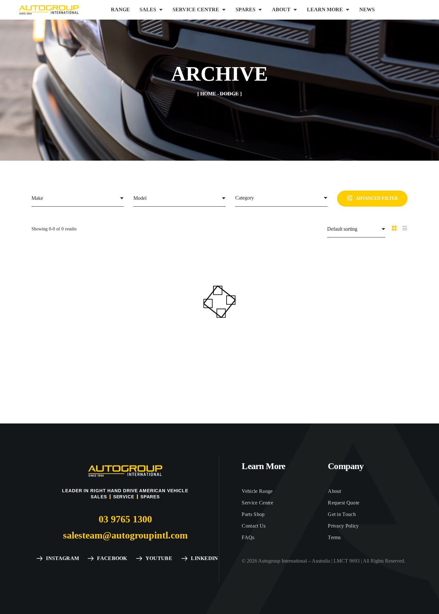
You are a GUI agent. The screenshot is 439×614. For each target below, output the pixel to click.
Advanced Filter (377, 198)
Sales (99, 496)
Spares (150, 496)
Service (123, 496)
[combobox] (77, 198)
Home (208, 93)
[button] (125, 519)
